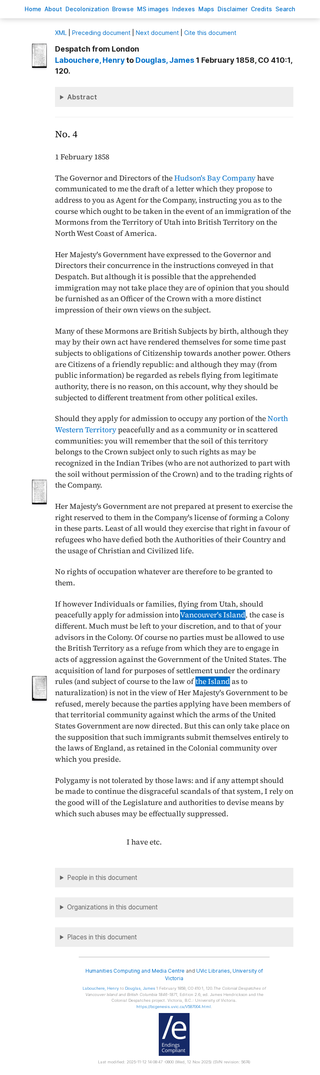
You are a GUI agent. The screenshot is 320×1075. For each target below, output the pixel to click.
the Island (212, 681)
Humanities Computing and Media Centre (135, 971)
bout (53, 8)
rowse (123, 8)
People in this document (102, 878)
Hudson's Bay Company (214, 178)
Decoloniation (87, 8)
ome (33, 8)
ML (61, 32)
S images (153, 8)
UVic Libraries (213, 971)
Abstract (82, 97)
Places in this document (102, 937)
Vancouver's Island (212, 615)
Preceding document (101, 32)
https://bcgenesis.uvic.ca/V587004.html (173, 1006)
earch (285, 8)
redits (261, 8)
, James (164, 60)
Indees (183, 8)
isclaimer (233, 8)
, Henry (90, 60)
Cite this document (210, 32)
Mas (206, 8)
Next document (157, 32)
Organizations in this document (112, 907)
